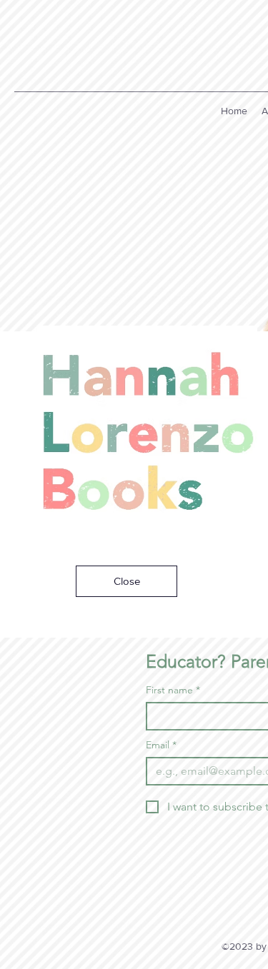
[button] (126, 581)
